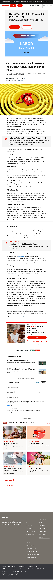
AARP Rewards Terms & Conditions (10, 568)
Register (32, 5)
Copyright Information (25, 568)
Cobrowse (23, 571)
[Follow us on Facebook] (3, 574)
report (43, 405)
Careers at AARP (42, 531)
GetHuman (21, 256)
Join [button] (13, 5)
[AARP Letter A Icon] (5, 244)
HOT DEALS (8, 480)
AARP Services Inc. (43, 540)
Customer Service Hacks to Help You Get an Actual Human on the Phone (25, 66)
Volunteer (28, 522)
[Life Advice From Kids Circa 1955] (42, 362)
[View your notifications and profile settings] (45, 392)
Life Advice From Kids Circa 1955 (18, 360)
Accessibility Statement (34, 566)
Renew (27, 27)
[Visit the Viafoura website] (28, 418)
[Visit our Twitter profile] (8, 574)
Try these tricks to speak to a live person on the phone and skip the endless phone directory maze (25, 73)
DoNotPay (16, 273)
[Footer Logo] (10, 517)
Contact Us (41, 517)
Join (15, 27)
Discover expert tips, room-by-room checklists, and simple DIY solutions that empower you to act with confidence (25, 1)
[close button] (47, 12)
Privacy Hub (37, 344)
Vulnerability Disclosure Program (40, 568)
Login (38, 5)
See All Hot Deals (8, 485)
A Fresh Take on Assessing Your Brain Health (28, 138)
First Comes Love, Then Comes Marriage (21, 369)
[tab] (11, 392)
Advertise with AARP (43, 528)
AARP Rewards (29, 528)
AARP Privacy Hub (12, 566)
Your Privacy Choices (14, 571)
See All (48, 423)
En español (21, 80)
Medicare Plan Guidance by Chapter (24, 244)
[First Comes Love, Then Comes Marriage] (42, 371)
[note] (26, 115)
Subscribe (37, 337)
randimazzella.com (26, 316)
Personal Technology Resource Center (17, 60)
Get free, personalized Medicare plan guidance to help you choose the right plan (29, 247)
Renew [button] (20, 5)
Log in (33, 382)
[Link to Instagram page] (12, 574)
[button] (48, 5)
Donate (28, 519)
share (38, 405)
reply (8, 405)
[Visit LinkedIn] (16, 574)
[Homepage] (5, 6)
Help (44, 6)
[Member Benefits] (6, 423)
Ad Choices (4, 571)
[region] (26, 401)
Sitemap (4, 566)
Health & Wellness (14, 241)
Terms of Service (22, 566)
